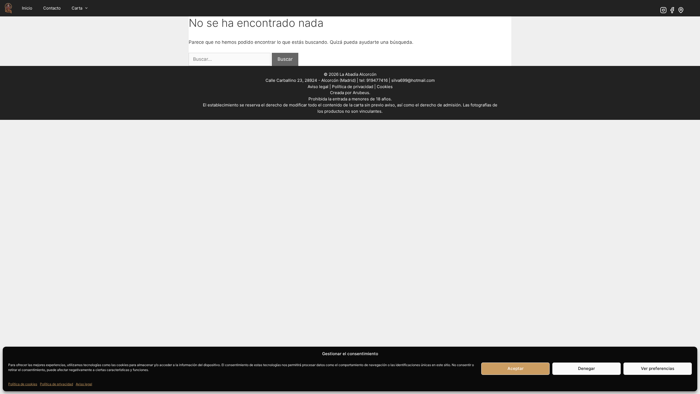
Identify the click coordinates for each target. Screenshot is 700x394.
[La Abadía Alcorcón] (8, 8)
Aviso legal (84, 384)
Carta (77, 8)
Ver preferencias (657, 368)
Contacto (52, 8)
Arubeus (361, 92)
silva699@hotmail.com (413, 80)
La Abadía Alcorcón (358, 74)
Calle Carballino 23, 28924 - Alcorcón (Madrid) (311, 80)
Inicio (27, 8)
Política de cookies (22, 384)
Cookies (385, 86)
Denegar (586, 368)
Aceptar (516, 368)
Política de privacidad (56, 384)
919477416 (376, 80)
